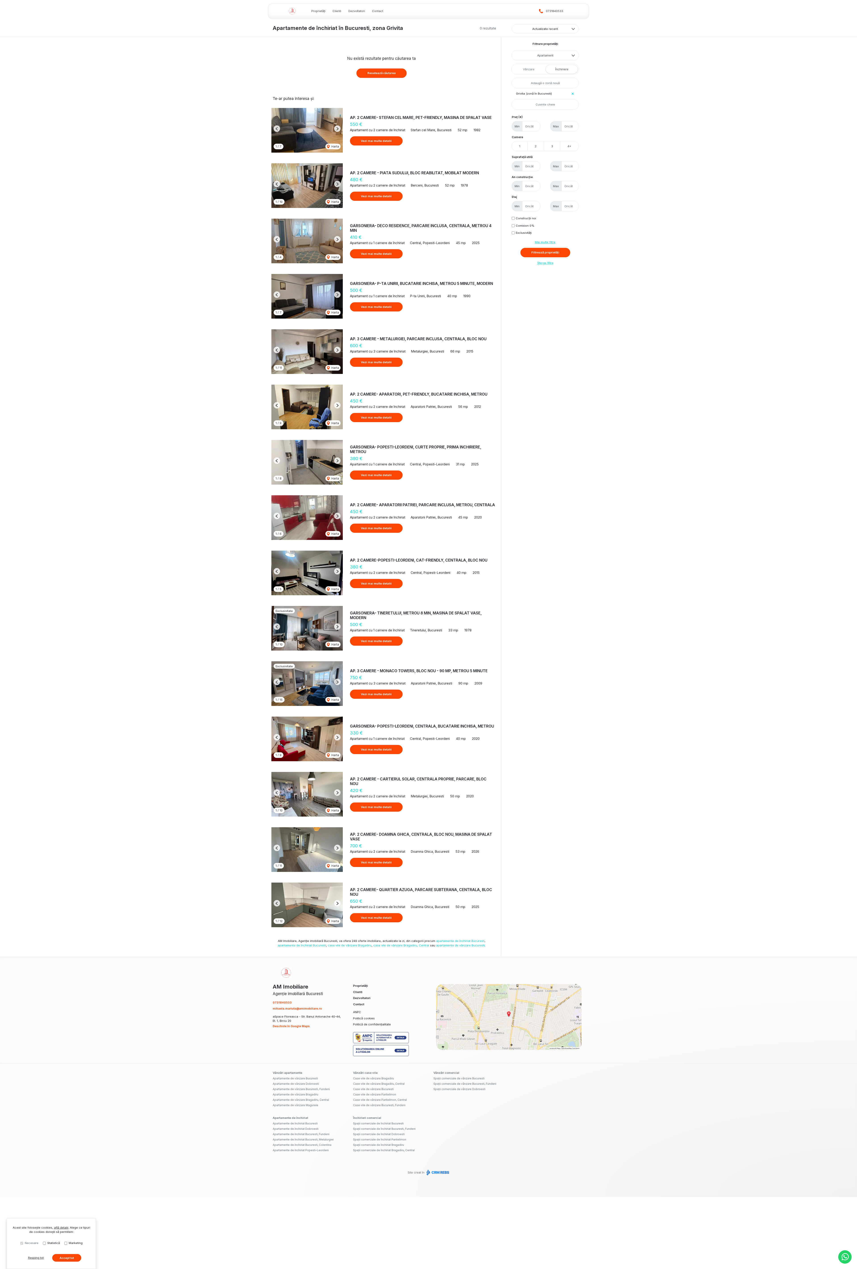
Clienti (337, 11)
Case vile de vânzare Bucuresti (373, 1089)
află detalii (61, 1227)
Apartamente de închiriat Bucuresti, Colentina (302, 1145)
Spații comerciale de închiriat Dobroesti (379, 1134)
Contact (377, 11)
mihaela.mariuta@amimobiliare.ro (297, 1008)
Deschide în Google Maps (291, 1026)
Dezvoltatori (356, 11)
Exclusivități (524, 232)
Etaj (514, 197)
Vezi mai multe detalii (376, 141)
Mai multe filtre (545, 242)
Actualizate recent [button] (545, 29)
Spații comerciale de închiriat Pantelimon (379, 1139)
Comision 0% (525, 225)
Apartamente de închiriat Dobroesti (295, 1128)
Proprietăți (318, 11)
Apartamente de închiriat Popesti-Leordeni (301, 1150)
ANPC (357, 1012)
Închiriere (561, 69)
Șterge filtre (545, 263)
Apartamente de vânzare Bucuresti (295, 1078)
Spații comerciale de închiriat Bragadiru (378, 1145)
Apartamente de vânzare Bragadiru (295, 1094)
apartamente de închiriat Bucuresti (460, 941)
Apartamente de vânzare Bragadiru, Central (301, 1099)
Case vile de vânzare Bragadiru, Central (379, 1083)
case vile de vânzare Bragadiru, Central (401, 945)
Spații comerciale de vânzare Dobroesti (459, 1089)
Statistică (53, 1243)
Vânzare (529, 69)
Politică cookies (364, 1018)
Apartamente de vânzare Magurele (295, 1105)
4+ (569, 146)
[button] (277, 128)
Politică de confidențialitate (372, 1024)
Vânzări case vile (365, 1072)
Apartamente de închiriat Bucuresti (295, 1123)
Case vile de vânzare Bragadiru (373, 1078)
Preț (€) (517, 117)
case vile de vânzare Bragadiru (350, 945)
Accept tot (67, 1258)
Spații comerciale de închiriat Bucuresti (378, 1123)
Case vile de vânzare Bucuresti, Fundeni (379, 1105)
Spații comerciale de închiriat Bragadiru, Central (384, 1150)
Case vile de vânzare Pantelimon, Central (380, 1099)
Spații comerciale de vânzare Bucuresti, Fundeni (464, 1083)
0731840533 (554, 11)
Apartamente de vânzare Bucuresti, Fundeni (301, 1089)
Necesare (31, 1243)
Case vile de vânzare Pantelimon (374, 1094)
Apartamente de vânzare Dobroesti (296, 1083)
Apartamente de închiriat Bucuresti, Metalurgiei (303, 1139)
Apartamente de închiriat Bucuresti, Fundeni (301, 1134)
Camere (517, 137)
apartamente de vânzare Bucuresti (460, 945)
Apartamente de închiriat (290, 1118)
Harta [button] (335, 146)
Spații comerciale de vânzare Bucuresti (459, 1078)
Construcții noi (526, 218)
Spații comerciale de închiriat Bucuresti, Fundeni (384, 1128)
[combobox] (545, 55)
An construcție (522, 177)
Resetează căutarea (381, 73)
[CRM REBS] (437, 1172)
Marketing (76, 1243)
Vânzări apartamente (287, 1072)
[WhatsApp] (845, 1257)
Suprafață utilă (522, 157)
